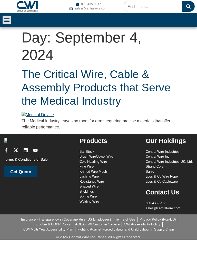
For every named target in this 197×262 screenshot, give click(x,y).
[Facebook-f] (6, 150)
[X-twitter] (16, 150)
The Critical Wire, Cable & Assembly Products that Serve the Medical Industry (96, 87)
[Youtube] (35, 150)
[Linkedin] (25, 150)
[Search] (188, 6)
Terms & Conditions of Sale (26, 159)
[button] (7, 20)
